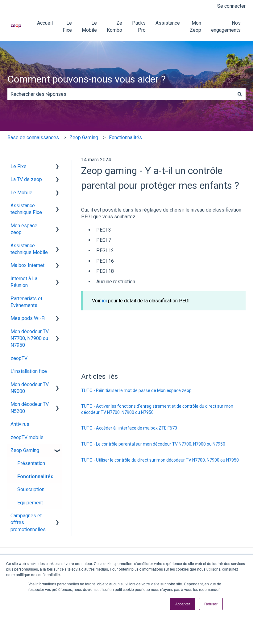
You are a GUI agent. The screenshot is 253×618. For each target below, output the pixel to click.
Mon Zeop (195, 26)
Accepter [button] (182, 603)
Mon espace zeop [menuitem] (23, 229)
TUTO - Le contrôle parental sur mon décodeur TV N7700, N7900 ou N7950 (153, 444)
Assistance (168, 23)
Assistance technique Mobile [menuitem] (29, 249)
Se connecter (231, 6)
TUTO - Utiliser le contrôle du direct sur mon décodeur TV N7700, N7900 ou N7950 (160, 460)
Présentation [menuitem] (31, 463)
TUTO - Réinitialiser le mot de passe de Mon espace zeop (136, 390)
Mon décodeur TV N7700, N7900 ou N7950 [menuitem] (29, 338)
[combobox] (120, 94)
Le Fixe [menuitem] (18, 166)
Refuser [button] (211, 603)
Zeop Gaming (83, 137)
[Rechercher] (240, 94)
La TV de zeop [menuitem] (26, 179)
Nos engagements (226, 26)
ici (104, 301)
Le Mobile (89, 26)
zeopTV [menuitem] (18, 358)
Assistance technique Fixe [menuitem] (26, 209)
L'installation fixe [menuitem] (28, 371)
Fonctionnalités (125, 137)
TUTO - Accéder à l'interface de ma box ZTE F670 (129, 428)
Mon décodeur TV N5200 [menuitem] (29, 407)
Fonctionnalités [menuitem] (35, 476)
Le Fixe (67, 26)
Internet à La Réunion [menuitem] (23, 282)
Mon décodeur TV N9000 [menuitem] (29, 388)
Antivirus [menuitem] (19, 424)
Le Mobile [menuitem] (21, 193)
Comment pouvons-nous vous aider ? (86, 79)
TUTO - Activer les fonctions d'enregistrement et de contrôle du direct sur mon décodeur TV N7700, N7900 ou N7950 (157, 409)
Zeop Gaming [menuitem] (24, 450)
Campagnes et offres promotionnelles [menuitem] (28, 522)
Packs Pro (139, 26)
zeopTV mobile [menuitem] (27, 437)
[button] (57, 167)
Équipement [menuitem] (30, 503)
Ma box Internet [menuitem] (27, 265)
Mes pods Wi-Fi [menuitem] (27, 318)
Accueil (45, 23)
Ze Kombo (114, 26)
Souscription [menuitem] (30, 489)
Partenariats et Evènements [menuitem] (26, 302)
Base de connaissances (33, 137)
